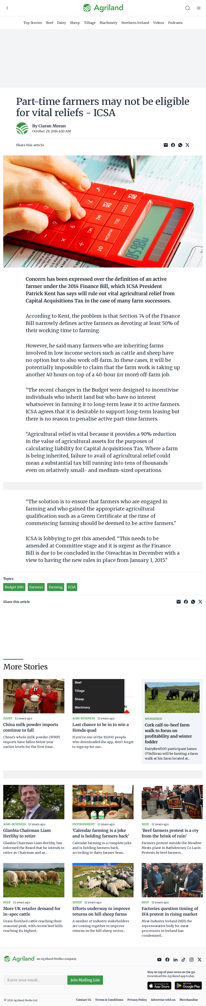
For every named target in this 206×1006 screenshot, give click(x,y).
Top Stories (32, 23)
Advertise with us (163, 1000)
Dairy (61, 23)
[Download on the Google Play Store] (188, 985)
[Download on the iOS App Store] (159, 985)
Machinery (108, 23)
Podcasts (175, 23)
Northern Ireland (135, 23)
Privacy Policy (137, 1000)
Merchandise (188, 1000)
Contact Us (83, 1000)
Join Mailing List (85, 980)
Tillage (90, 23)
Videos (158, 23)
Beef (49, 23)
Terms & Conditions (109, 1000)
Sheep (75, 23)
